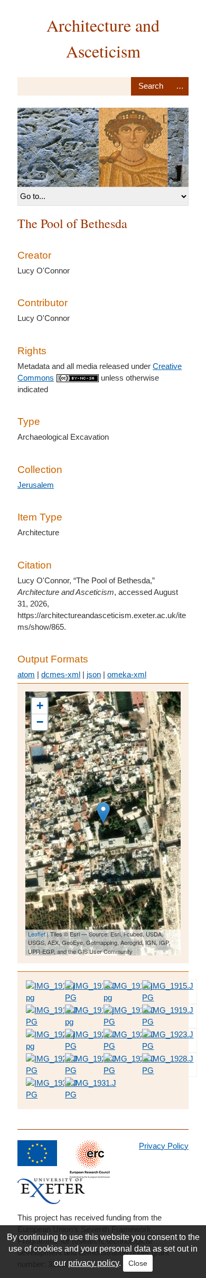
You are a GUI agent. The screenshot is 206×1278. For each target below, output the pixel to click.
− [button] (39, 721)
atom (26, 674)
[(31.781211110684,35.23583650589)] (103, 812)
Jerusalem (35, 484)
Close (137, 1263)
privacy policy (93, 1262)
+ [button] (39, 705)
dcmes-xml (60, 674)
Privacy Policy (164, 1145)
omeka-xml (126, 674)
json (94, 674)
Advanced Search (180, 86)
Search (151, 86)
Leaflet (36, 934)
